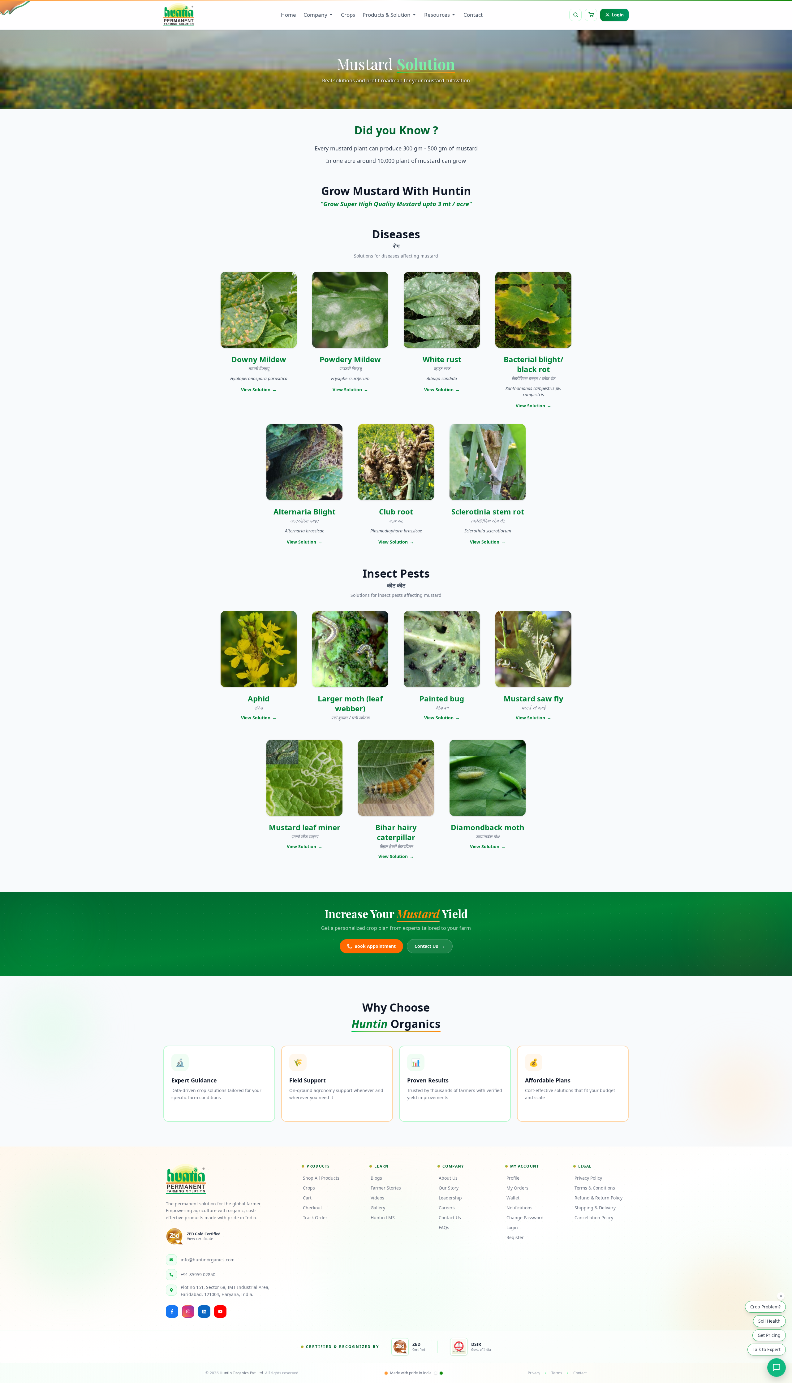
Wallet (512, 1198)
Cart (307, 1198)
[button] (258, 340)
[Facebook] (172, 1311)
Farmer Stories (386, 1188)
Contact (473, 14)
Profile (512, 1178)
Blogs (376, 1178)
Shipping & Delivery (595, 1208)
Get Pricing (769, 1334)
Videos (377, 1198)
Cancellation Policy (594, 1217)
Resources (437, 14)
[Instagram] (188, 1311)
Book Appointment (375, 946)
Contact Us (430, 946)
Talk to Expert (767, 1349)
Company (315, 14)
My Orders (517, 1188)
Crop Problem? (765, 1306)
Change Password (525, 1217)
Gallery (378, 1208)
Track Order (315, 1217)
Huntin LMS (383, 1217)
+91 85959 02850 (198, 1274)
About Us (448, 1178)
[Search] (575, 15)
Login (512, 1227)
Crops (348, 14)
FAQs (444, 1227)
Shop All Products (321, 1178)
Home (288, 14)
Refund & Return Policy (598, 1198)
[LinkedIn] (204, 1311)
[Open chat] (776, 1367)
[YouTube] (220, 1311)
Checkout (312, 1208)
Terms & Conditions (595, 1188)
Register (515, 1237)
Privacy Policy (588, 1178)
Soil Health (769, 1321)
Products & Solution (387, 14)
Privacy (534, 1373)
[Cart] (591, 15)
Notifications (519, 1208)
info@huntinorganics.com (208, 1260)
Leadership (450, 1198)
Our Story (448, 1188)
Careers (447, 1208)
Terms (556, 1373)
